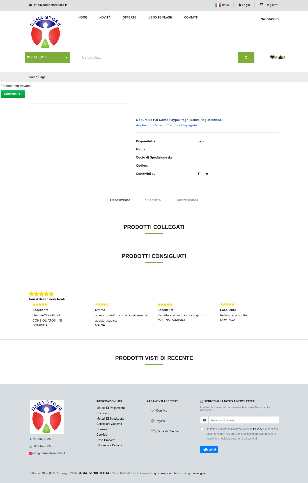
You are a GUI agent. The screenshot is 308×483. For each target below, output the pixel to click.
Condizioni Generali (109, 424)
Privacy (257, 429)
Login (245, 5)
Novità (104, 17)
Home (82, 17)
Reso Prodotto (106, 440)
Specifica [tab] (153, 200)
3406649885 (42, 439)
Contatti (191, 17)
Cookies (102, 429)
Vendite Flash (160, 17)
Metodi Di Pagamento (111, 407)
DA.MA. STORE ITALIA (93, 473)
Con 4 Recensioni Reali (47, 299)
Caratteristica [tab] (186, 200)
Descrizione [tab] (120, 200)
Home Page (37, 77)
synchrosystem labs (166, 473)
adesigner (199, 473)
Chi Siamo (103, 413)
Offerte (129, 17)
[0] (272, 57)
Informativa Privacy (109, 445)
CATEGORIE (40, 57)
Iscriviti (211, 449)
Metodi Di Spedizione (110, 418)
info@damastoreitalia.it (50, 5)
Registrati (272, 5)
